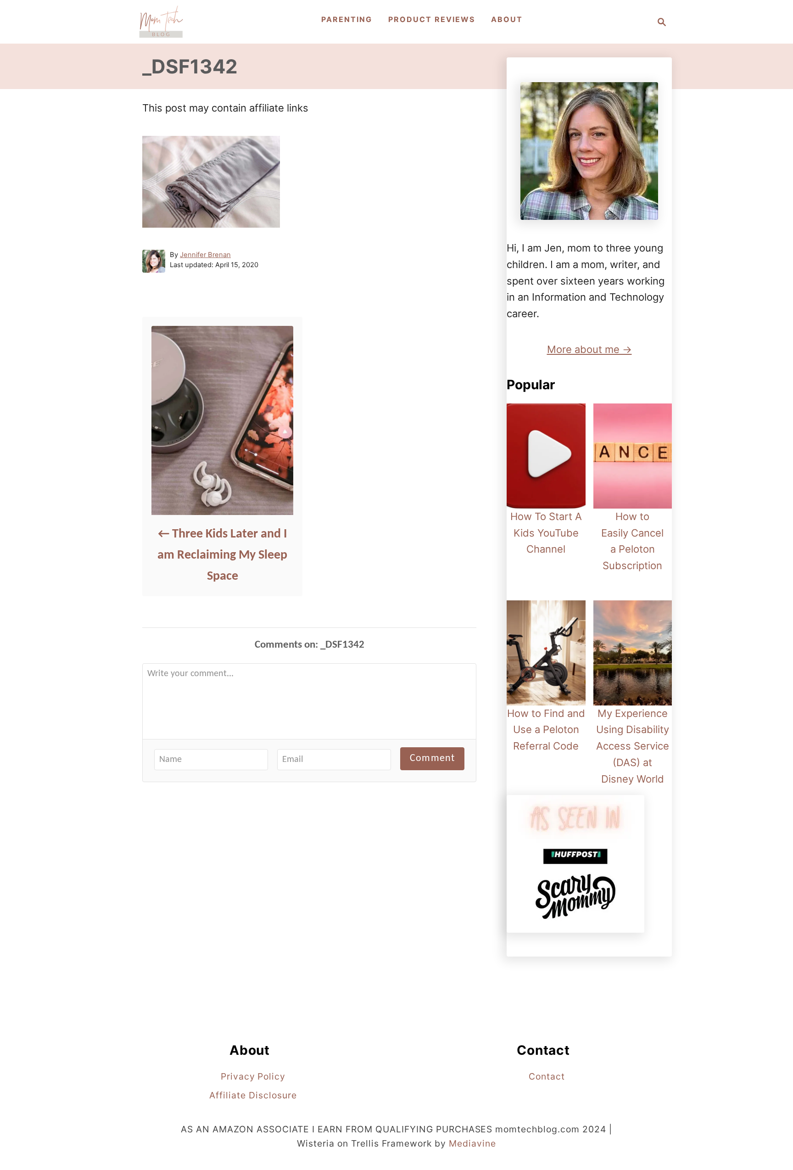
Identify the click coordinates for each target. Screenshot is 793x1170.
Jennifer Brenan (205, 255)
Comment (432, 758)
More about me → (589, 349)
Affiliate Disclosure (252, 1095)
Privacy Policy (253, 1076)
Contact (547, 1076)
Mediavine (472, 1143)
